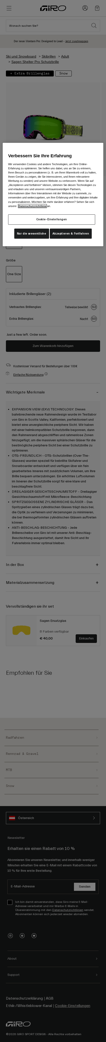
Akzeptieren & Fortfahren (71, 233)
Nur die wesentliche (31, 233)
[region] (53, 194)
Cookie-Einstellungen (51, 219)
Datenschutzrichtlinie (32, 206)
